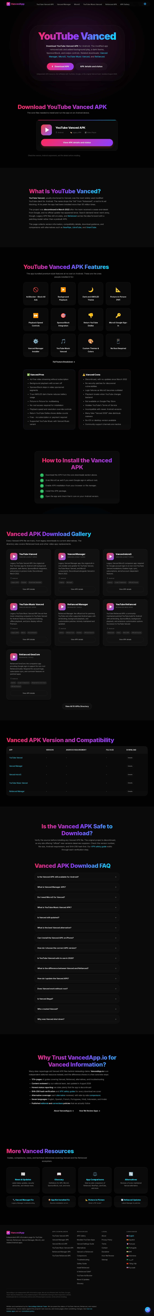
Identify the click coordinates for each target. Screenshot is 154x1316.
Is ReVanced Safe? (84, 1272)
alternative (60, 1095)
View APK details (29, 589)
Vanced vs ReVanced (85, 1252)
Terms (104, 1244)
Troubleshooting (83, 1260)
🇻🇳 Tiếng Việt (131, 1264)
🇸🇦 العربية (129, 1260)
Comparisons (82, 1256)
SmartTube (91, 227)
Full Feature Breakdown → (64, 362)
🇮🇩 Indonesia (131, 1256)
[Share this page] (147, 1309)
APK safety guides (67, 1091)
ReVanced (100, 56)
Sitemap (105, 1260)
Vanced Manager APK (60, 1240)
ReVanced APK (111, 4)
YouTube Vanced (28, 554)
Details (130, 758)
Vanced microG (124, 554)
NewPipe (67, 227)
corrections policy (28, 1311)
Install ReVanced (83, 1268)
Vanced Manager (64, 4)
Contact (104, 1248)
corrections (57, 1103)
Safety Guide (82, 1264)
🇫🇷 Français (130, 1244)
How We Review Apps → (89, 1111)
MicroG (77, 4)
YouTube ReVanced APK (61, 1256)
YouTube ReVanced (126, 604)
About (104, 1236)
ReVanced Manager (77, 604)
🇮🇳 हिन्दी (129, 1252)
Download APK (62, 66)
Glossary (80, 1283)
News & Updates (83, 1279)
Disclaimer (105, 1252)
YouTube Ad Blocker (84, 1275)
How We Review (108, 1256)
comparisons (94, 1095)
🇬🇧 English (130, 1236)
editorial (44, 1103)
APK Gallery (124, 4)
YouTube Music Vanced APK (62, 1248)
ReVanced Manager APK (61, 1252)
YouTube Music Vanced (92, 4)
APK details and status (91, 66)
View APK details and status (77, 142)
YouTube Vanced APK (45, 4)
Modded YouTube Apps (86, 1240)
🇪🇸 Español (130, 1240)
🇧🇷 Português (131, 1248)
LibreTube (76, 227)
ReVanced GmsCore (29, 654)
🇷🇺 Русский (130, 1268)
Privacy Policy (107, 1240)
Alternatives (81, 1248)
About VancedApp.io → (64, 1111)
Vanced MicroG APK (59, 1244)
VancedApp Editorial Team (37, 1306)
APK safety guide (98, 846)
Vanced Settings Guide (85, 1244)
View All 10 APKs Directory (77, 706)
